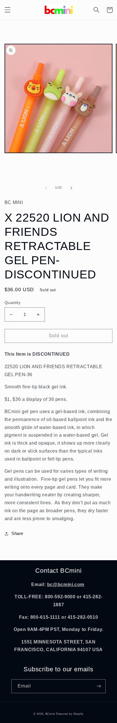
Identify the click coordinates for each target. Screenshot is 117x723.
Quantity (12, 303)
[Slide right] (71, 188)
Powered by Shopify (69, 713)
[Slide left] (45, 188)
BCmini (50, 713)
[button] (7, 9)
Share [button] (17, 533)
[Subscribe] (98, 686)
